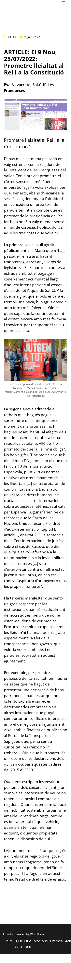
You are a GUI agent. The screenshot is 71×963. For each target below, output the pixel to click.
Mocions (41, 941)
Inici (8, 941)
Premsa (56, 941)
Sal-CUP (12, 37)
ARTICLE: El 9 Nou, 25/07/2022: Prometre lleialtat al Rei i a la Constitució (34, 62)
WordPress (37, 934)
